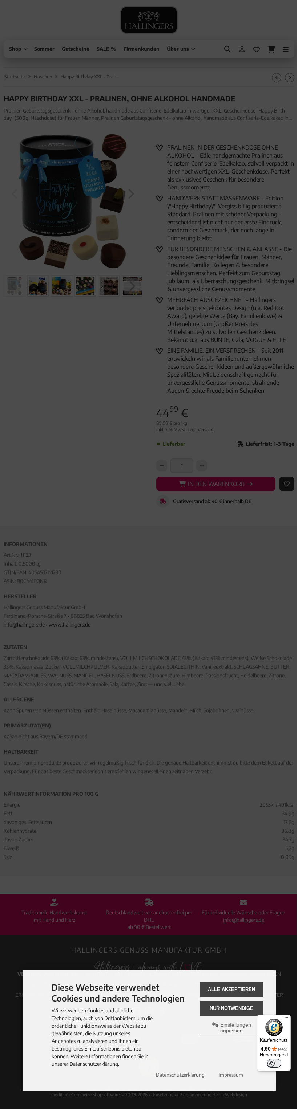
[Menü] (286, 1019)
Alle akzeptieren (231, 989)
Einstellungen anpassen (235, 1027)
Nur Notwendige (231, 1008)
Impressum (230, 1075)
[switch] (274, 1063)
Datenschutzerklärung (180, 1075)
